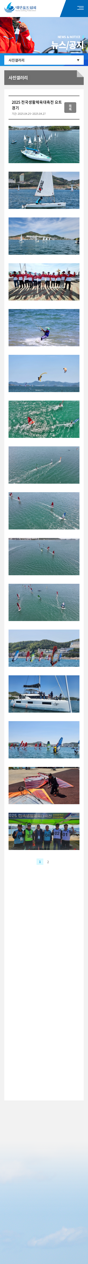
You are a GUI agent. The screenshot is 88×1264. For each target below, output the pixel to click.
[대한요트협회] (26, 7)
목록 (70, 107)
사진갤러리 (17, 60)
